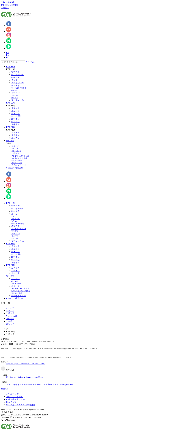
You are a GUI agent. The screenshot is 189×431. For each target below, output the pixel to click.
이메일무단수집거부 (15, 399)
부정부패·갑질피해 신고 (20, 156)
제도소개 (14, 148)
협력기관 (15, 93)
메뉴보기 (5, 8)
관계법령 (15, 85)
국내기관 (14, 95)
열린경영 (10, 140)
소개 (10, 203)
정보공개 (15, 146)
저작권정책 (11, 402)
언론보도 (15, 113)
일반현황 (15, 72)
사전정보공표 (16, 151)
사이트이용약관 (13, 394)
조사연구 (15, 138)
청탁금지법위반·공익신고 (20, 158)
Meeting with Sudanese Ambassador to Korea (24, 377)
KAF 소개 (10, 66)
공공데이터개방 (18, 165)
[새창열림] (8, 26)
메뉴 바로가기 (7, 2)
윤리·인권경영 (17, 83)
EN (7, 55)
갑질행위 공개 (16, 160)
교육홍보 (15, 135)
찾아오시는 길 (17, 100)
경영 (10, 276)
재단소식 (15, 119)
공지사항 (15, 108)
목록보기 (5, 389)
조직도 (14, 80)
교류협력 (15, 132)
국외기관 (14, 98)
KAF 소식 (10, 103)
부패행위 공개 (16, 163)
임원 (13, 216)
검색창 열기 (30, 62)
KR (7, 53)
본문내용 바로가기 (9, 5)
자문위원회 (15, 219)
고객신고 (15, 153)
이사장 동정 (16, 116)
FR (7, 57)
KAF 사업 (10, 127)
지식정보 (14, 298)
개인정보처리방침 (14, 397)
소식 (10, 243)
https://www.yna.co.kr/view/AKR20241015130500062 (25, 364)
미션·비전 (15, 77)
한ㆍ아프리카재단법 (18, 88)
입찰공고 (15, 122)
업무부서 (14, 221)
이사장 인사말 (17, 75)
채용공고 (15, 124)
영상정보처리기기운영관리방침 (20, 405)
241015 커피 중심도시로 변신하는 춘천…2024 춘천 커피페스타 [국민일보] (39, 384)
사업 (10, 265)
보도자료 (15, 111)
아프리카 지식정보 (14, 168)
